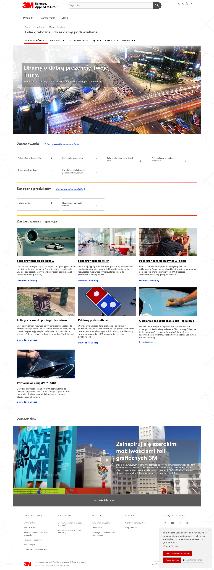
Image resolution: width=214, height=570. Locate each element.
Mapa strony (131, 528)
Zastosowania (47, 18)
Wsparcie (127, 41)
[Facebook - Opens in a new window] (180, 523)
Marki (64, 18)
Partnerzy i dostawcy (33, 540)
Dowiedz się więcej (27, 280)
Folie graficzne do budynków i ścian (162, 261)
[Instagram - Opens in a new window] (187, 523)
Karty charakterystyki (100, 523)
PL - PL (181, 4)
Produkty (28, 18)
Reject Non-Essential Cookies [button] (178, 554)
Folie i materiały (24, 203)
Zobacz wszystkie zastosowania (60, 144)
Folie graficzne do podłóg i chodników (42, 320)
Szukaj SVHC (97, 528)
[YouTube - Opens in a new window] (172, 523)
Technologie (29, 545)
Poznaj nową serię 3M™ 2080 (36, 383)
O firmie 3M (29, 523)
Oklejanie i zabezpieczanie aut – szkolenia (166, 321)
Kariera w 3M (30, 528)
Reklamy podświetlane (27, 170)
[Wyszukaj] (157, 5)
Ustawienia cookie (78, 562)
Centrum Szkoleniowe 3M (35, 550)
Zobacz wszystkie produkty (69, 189)
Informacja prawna (43, 562)
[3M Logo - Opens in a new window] (40, 5)
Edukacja (110, 41)
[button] (193, 560)
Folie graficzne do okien (72, 158)
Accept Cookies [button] (172, 560)
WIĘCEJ (95, 41)
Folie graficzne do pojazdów (30, 158)
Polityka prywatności (61, 562)
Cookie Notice (170, 546)
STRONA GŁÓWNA (35, 41)
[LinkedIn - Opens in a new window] (165, 523)
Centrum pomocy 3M (135, 523)
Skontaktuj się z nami (104, 500)
